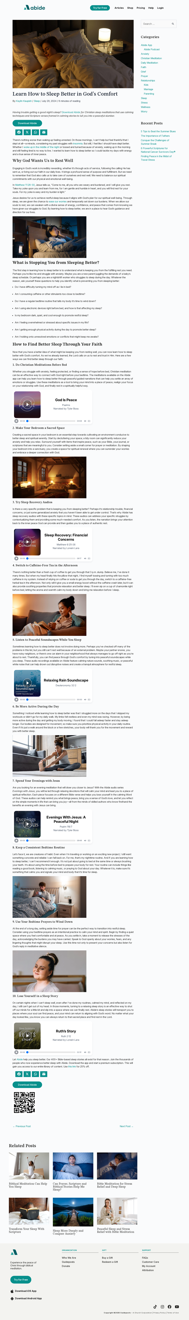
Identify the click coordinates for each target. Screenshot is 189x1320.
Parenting (149, 93)
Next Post (126, 1126)
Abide (20, 1059)
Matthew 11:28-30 (25, 184)
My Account (148, 1266)
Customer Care (150, 1261)
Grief (143, 71)
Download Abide (71, 112)
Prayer (144, 76)
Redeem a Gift (110, 1261)
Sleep (37, 100)
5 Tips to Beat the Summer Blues (158, 131)
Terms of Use (173, 1313)
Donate (66, 1266)
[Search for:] (159, 23)
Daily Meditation (149, 62)
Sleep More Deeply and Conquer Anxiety (68, 1232)
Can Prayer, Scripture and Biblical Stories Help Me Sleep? (70, 1186)
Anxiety (145, 53)
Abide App (146, 45)
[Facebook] (169, 1307)
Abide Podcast (152, 49)
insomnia (78, 143)
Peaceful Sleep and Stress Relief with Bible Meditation (115, 1231)
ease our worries (58, 201)
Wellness (145, 107)
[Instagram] (162, 1307)
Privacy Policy (159, 1313)
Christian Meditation (151, 58)
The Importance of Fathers (155, 135)
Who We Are (69, 1257)
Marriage (148, 89)
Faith (143, 67)
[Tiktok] (155, 1307)
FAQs (145, 1257)
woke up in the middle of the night (41, 147)
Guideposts (68, 1261)
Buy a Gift (107, 1257)
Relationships (148, 80)
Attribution (148, 1270)
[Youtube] (177, 1307)
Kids (146, 84)
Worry (144, 111)
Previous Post (22, 1126)
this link (72, 1066)
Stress (144, 102)
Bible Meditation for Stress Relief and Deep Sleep (114, 1185)
